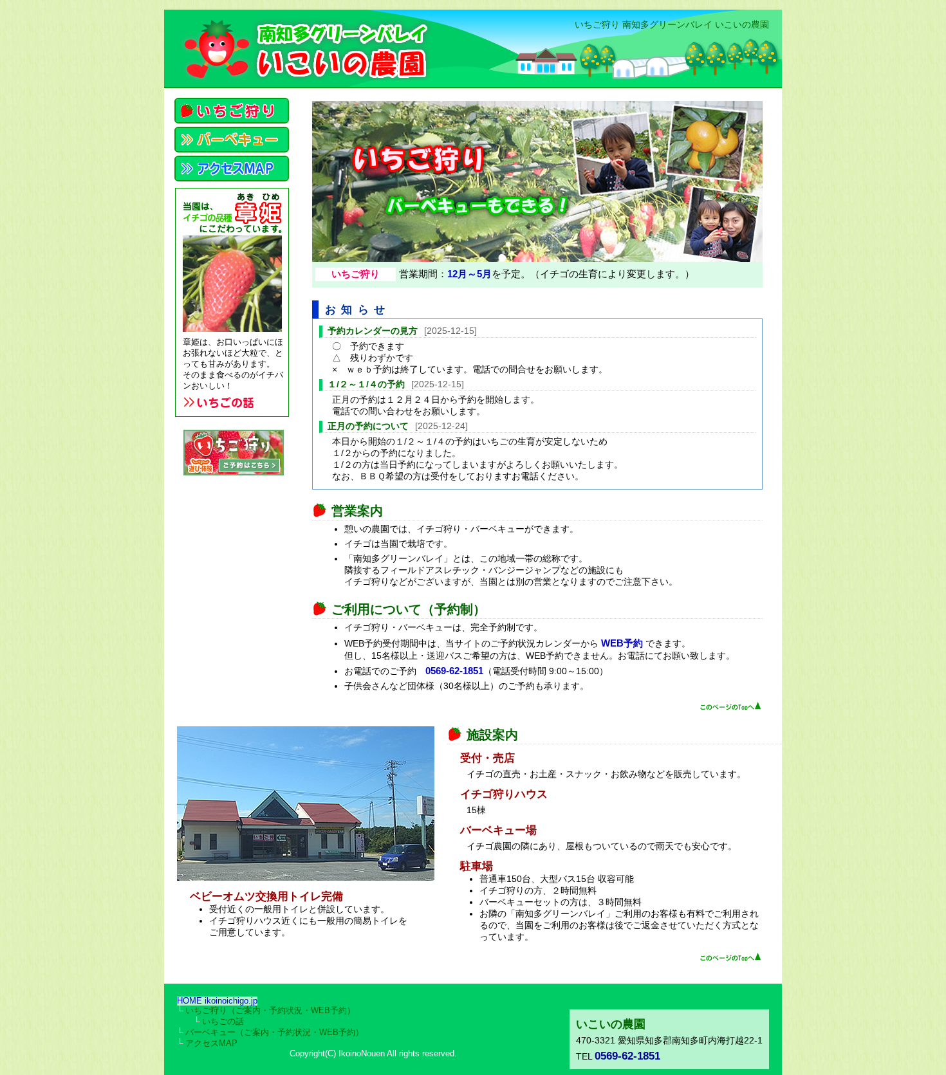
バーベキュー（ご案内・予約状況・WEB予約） (274, 1032)
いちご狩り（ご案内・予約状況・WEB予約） (270, 1010)
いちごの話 (223, 1021)
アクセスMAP (211, 1043)
